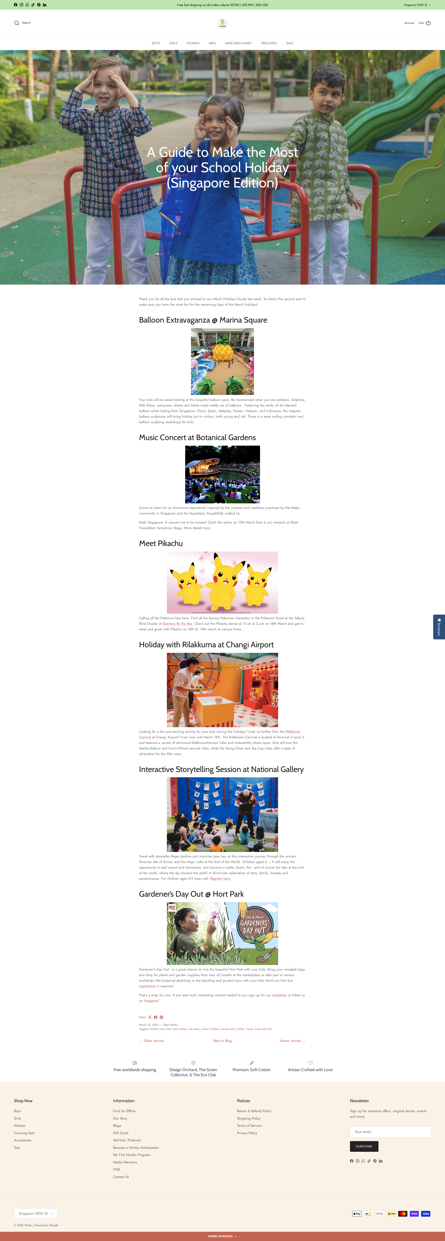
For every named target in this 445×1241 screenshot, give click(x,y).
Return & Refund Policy (254, 1111)
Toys (17, 1147)
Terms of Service (249, 1125)
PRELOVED (269, 43)
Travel (249, 1029)
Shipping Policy (249, 1118)
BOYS (156, 43)
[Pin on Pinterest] (161, 1017)
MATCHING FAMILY (238, 43)
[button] (222, 1236)
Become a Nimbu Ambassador (136, 1147)
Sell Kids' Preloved (127, 1140)
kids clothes (180, 1029)
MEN (212, 43)
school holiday (209, 1029)
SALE (289, 43)
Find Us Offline (124, 1111)
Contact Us (121, 1176)
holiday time (157, 1029)
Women (19, 1125)
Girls (17, 1118)
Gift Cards (120, 1133)
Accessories (22, 1140)
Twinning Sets (24, 1133)
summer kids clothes (232, 1029)
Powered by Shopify (46, 1225)
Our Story (120, 1118)
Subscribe (364, 1146)
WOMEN (193, 43)
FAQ (116, 1169)
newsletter (279, 995)
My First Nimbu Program (131, 1154)
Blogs (117, 1125)
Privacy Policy (247, 1133)
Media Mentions (125, 1162)
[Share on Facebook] (155, 1017)
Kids (168, 1029)
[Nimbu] (222, 23)
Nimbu (28, 1225)
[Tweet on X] (150, 1017)
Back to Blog (222, 1040)
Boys (17, 1111)
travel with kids (263, 1029)
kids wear (193, 1029)
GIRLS (173, 43)
